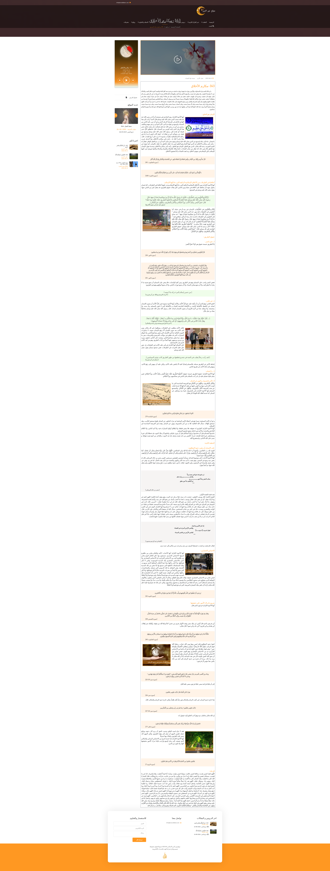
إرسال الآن (139, 840)
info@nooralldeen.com (172, 822)
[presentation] (136, 115)
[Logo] (206, 11)
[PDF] (126, 97)
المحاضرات (162, 22)
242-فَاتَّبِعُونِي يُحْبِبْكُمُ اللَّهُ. (121, 155)
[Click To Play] (178, 59)
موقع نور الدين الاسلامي (173, 846)
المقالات (171, 22)
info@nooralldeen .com (122, 2)
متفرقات (126, 22)
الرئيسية (211, 22)
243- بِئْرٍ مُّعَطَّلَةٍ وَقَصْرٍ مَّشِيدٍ (122, 146)
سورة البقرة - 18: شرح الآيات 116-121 (122, 163)
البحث (211, 26)
